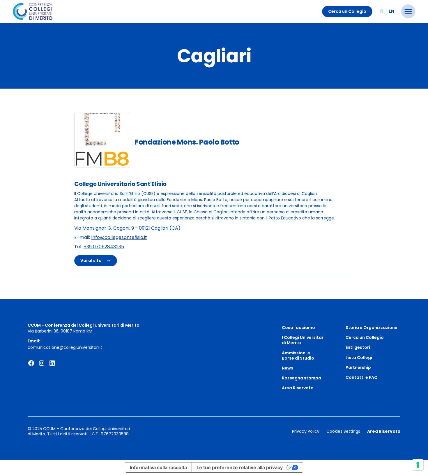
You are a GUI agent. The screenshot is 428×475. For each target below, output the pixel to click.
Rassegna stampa (301, 378)
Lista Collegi (359, 357)
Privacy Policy (305, 431)
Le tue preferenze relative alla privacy (240, 467)
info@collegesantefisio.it (119, 238)
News (287, 368)
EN (391, 11)
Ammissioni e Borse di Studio (298, 355)
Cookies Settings (343, 431)
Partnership (358, 367)
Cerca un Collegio (347, 11)
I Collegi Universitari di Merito (303, 340)
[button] (408, 11)
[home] (33, 11)
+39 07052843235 (104, 247)
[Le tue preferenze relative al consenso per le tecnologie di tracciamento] (417, 464)
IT (381, 11)
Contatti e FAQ (362, 377)
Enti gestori (358, 347)
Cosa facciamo (298, 327)
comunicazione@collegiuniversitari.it (65, 347)
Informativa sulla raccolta (158, 467)
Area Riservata (298, 388)
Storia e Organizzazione (371, 327)
